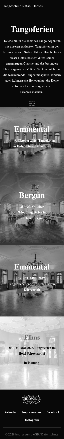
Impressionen (31, 412)
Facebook (53, 412)
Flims (32, 337)
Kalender (10, 412)
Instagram (32, 420)
